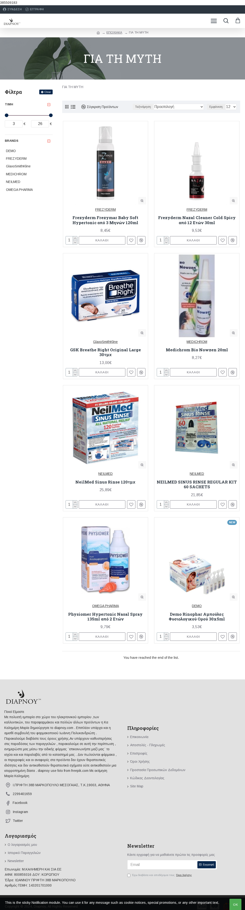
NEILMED (105, 474)
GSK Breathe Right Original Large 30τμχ (105, 352)
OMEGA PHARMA (105, 606)
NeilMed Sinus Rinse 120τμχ (105, 482)
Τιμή (9, 104)
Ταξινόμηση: (143, 106)
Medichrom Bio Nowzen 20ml (197, 349)
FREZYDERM (105, 209)
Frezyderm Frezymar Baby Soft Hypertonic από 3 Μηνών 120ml (105, 220)
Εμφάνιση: (216, 106)
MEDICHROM (197, 342)
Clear (47, 92)
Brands (11, 140)
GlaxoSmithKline (105, 342)
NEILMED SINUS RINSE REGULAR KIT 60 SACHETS (197, 484)
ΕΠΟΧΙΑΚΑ (114, 32)
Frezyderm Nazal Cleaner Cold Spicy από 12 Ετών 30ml (197, 220)
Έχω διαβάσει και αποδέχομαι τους (162, 875)
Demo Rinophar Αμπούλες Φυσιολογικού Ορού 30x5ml (197, 617)
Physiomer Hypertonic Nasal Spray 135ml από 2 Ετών (105, 617)
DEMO (197, 606)
